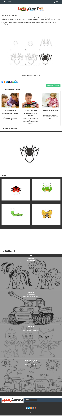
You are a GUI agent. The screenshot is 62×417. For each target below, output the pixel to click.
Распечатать (50, 85)
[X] (9, 82)
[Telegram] (17, 82)
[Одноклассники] (4, 82)
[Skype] (15, 82)
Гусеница (16, 226)
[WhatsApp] (13, 82)
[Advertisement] (31, 238)
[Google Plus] (35, 408)
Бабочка (46, 226)
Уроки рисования (6, 15)
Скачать (57, 85)
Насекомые (14, 15)
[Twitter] (29, 408)
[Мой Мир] (7, 82)
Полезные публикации (12, 89)
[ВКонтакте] (2, 82)
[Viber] (11, 82)
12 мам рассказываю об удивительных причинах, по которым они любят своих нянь (10, 112)
